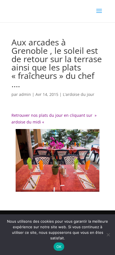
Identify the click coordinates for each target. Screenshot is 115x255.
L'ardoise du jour (78, 94)
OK (59, 246)
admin (25, 94)
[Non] (108, 234)
